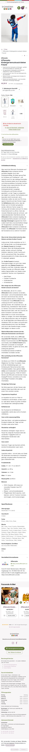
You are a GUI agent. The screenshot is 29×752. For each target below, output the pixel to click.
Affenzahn (4, 58)
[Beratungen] (18, 7)
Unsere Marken (7, 667)
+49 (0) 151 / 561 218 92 (8, 733)
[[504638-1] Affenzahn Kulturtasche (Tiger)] (24, 602)
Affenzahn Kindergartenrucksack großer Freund (9, 607)
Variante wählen (11, 615)
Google (23, 716)
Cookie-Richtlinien (10, 745)
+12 (10, 602)
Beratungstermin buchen (15, 648)
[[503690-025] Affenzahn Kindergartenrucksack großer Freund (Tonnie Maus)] (12, 599)
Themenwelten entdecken (10, 666)
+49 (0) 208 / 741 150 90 (8, 731)
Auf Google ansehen (15, 627)
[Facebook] (16, 643)
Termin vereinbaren (8, 144)
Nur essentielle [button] (14, 749)
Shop (5, 49)
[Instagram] (13, 643)
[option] (5, 102)
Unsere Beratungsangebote (10, 664)
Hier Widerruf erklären (14, 652)
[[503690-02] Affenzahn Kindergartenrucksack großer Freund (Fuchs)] (9, 599)
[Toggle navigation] (26, 7)
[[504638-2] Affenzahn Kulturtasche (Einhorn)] (27, 602)
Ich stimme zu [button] (23, 749)
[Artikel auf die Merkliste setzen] (4, 615)
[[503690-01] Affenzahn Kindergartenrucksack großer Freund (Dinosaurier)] (6, 599)
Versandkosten (19, 83)
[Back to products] (24, 55)
